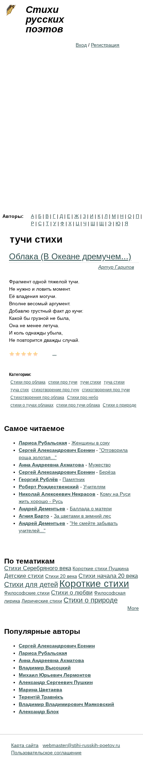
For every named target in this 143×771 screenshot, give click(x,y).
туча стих (19, 389)
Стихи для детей (31, 584)
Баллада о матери (91, 508)
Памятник (73, 479)
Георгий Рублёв (38, 479)
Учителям (94, 486)
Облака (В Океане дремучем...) (70, 256)
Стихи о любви (72, 592)
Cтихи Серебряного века (37, 568)
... (54, 353)
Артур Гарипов (116, 267)
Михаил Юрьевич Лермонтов (55, 675)
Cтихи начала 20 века (108, 576)
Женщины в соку (91, 443)
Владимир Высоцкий (45, 667)
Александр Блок (39, 711)
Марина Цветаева (40, 689)
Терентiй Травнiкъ (41, 697)
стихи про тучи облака (78, 405)
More (133, 608)
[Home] (10, 10)
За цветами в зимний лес (82, 516)
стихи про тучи (62, 382)
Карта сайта (25, 745)
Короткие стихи (94, 583)
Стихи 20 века (61, 576)
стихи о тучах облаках (31, 405)
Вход (81, 45)
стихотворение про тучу (55, 389)
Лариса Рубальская (43, 443)
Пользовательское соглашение (46, 752)
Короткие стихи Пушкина (101, 568)
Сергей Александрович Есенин (57, 450)
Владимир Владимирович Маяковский (66, 704)
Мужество (100, 464)
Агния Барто (34, 516)
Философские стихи (27, 593)
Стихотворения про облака (37, 397)
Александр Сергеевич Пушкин (56, 682)
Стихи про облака (27, 382)
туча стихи (114, 382)
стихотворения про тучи (106, 389)
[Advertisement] (71, 138)
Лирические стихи (42, 601)
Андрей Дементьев (42, 508)
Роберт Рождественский (49, 486)
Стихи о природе (119, 405)
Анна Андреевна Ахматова (51, 464)
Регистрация (105, 45)
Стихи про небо (82, 397)
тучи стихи (90, 382)
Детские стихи (24, 576)
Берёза (107, 472)
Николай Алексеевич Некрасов (57, 494)
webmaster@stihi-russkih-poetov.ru (81, 745)
